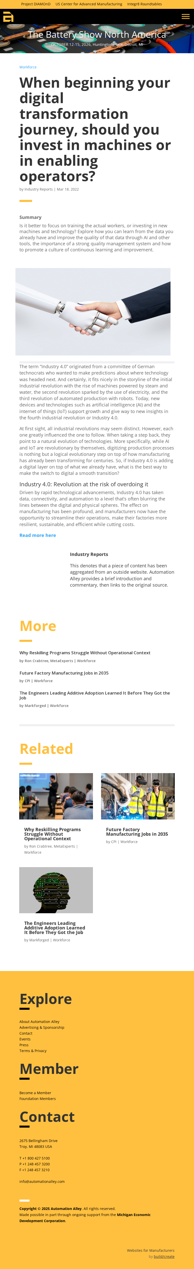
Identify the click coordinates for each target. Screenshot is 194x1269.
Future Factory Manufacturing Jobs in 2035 (64, 673)
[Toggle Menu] (186, 16)
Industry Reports (39, 189)
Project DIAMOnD (36, 4)
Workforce (28, 67)
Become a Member (35, 1092)
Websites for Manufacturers (151, 1250)
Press (24, 1044)
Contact (25, 1033)
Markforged (35, 705)
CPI (27, 680)
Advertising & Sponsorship (41, 1027)
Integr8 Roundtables (144, 4)
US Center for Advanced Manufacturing (89, 4)
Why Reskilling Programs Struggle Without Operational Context (85, 653)
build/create (164, 1256)
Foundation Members (37, 1098)
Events (25, 1039)
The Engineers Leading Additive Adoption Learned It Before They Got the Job (94, 695)
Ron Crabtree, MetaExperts (49, 660)
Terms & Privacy (32, 1050)
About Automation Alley (39, 1021)
